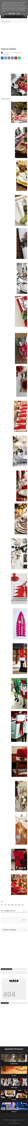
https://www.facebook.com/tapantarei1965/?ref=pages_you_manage (21, 973)
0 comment (6, 54)
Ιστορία (14, 1075)
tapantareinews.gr (14, 1123)
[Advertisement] (14, 35)
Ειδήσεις (14, 1111)
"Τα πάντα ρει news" (19, 1120)
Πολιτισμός (14, 1087)
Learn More (11, 13)
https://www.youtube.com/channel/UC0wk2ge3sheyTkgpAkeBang (7, 973)
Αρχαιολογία (14, 1063)
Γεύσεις (14, 1099)
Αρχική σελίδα (6, 21)
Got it (18, 13)
